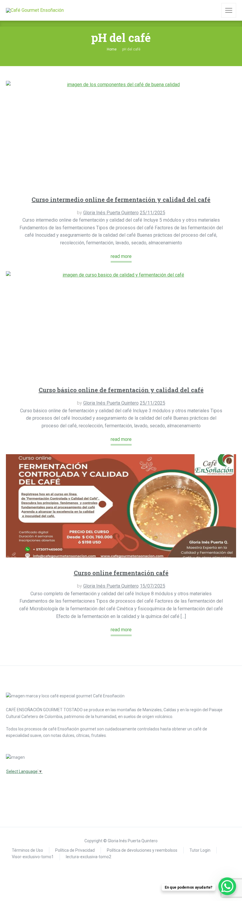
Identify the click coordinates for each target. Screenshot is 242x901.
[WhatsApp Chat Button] (227, 886)
